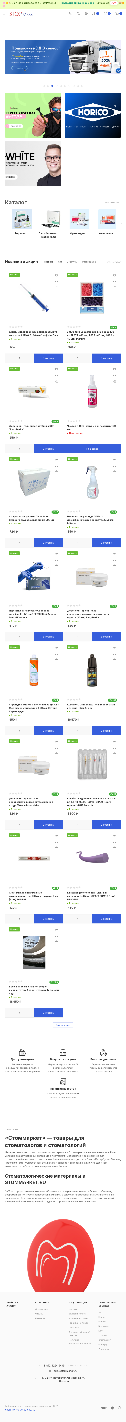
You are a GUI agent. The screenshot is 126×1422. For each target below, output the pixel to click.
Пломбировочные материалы (49, 235)
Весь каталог (113, 262)
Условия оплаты (77, 1313)
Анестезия (106, 233)
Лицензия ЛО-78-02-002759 (20, 1409)
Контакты (40, 1318)
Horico (101, 1317)
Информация (78, 1302)
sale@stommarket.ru (65, 1370)
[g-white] (33, 163)
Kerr (100, 1330)
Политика (74, 1327)
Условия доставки (78, 1318)
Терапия (20, 233)
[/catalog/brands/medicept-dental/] (33, 115)
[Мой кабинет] (86, 14)
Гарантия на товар (78, 1323)
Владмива (103, 1326)
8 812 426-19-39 (54, 1365)
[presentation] (121, 224)
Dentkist (102, 1321)
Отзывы (39, 1313)
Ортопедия (77, 233)
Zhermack (103, 1349)
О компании (41, 1309)
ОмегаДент (104, 1340)
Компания (42, 1302)
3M (100, 1312)
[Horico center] (93, 115)
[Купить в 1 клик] (56, 287)
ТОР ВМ (102, 1335)
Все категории (113, 202)
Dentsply (102, 1344)
